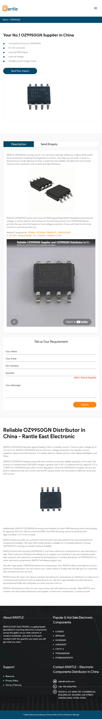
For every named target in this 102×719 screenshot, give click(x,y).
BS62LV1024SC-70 (27, 235)
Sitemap (76, 715)
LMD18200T (61, 644)
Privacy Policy (12, 680)
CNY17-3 (59, 649)
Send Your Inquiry (20, 70)
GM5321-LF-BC (54, 235)
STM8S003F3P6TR (64, 657)
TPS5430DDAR (62, 653)
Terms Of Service (65, 715)
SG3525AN (60, 640)
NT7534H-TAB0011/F (46, 232)
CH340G (59, 631)
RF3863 (31, 232)
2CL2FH (13, 235)
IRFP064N (60, 635)
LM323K (41, 235)
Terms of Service (14, 685)
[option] (51, 98)
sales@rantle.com (66, 681)
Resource (10, 676)
